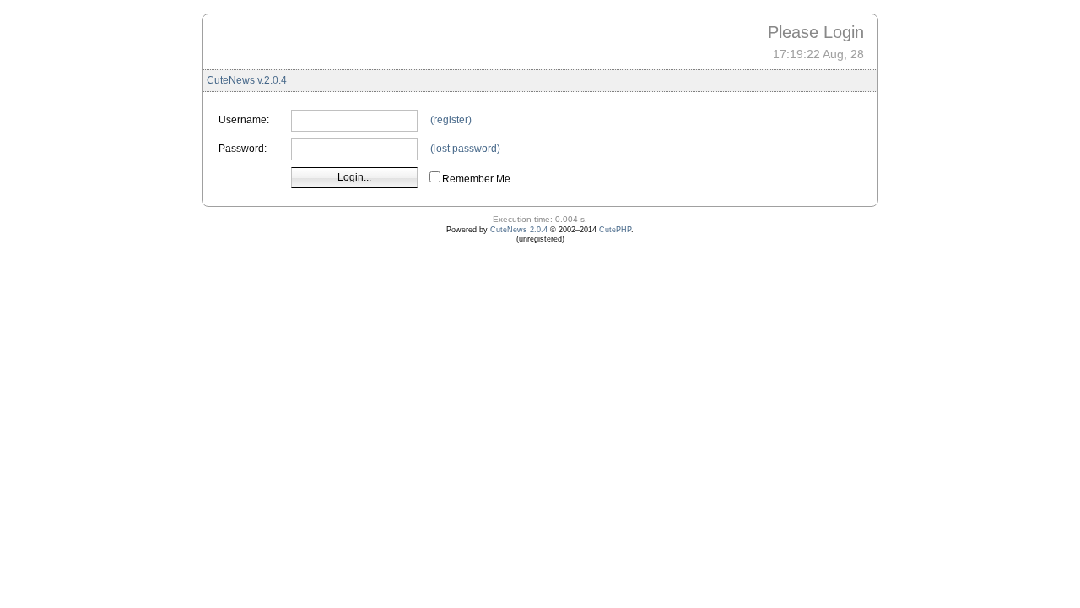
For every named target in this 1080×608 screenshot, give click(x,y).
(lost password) (465, 149)
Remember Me (476, 179)
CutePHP (615, 229)
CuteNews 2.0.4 (519, 229)
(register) (451, 120)
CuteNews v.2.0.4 (247, 80)
